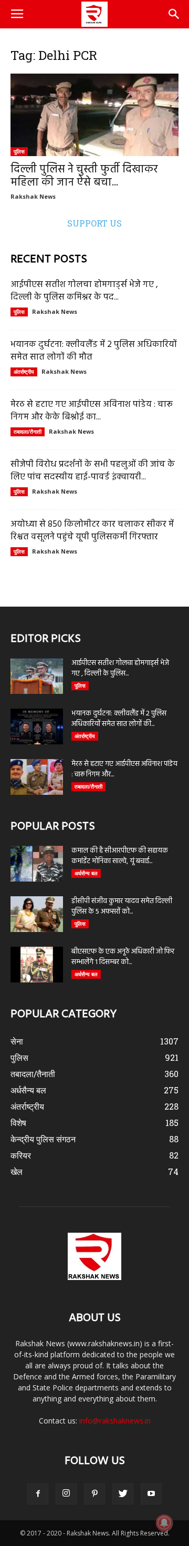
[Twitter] (122, 1493)
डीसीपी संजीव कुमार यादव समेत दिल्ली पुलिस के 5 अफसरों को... (121, 906)
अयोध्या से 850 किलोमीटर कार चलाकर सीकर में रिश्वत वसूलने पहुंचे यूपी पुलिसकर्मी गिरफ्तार (92, 530)
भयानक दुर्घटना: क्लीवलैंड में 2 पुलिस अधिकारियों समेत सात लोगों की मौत (93, 350)
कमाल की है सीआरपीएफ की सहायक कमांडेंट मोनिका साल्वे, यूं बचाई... (119, 856)
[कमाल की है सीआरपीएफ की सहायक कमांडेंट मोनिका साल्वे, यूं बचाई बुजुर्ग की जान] (36, 864)
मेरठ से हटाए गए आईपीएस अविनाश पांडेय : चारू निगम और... (124, 769)
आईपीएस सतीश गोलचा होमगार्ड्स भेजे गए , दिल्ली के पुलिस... (120, 668)
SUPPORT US (94, 223)
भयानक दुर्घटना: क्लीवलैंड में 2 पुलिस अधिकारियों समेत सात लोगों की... (118, 719)
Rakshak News (33, 196)
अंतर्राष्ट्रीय (24, 371)
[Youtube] (151, 1493)
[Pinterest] (94, 1493)
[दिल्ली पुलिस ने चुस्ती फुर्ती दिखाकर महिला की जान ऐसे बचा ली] (94, 115)
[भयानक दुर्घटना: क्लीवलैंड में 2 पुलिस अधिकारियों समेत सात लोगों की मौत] (36, 727)
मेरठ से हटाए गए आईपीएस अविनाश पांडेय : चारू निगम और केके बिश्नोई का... (91, 410)
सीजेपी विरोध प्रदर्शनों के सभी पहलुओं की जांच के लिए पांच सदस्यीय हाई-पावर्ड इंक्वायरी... (92, 470)
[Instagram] (66, 1493)
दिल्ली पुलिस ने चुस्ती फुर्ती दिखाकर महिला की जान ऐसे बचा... (84, 176)
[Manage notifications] (164, 1522)
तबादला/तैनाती (27, 431)
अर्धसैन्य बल (86, 873)
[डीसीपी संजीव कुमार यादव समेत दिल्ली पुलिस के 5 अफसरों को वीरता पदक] (36, 914)
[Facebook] (37, 1493)
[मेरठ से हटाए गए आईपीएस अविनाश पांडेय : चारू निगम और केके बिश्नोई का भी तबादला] (36, 777)
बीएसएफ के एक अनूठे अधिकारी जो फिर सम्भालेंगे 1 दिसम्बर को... (122, 957)
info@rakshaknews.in (115, 1421)
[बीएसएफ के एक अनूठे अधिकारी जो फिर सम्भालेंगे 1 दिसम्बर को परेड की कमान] (36, 965)
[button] (174, 14)
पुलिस (19, 151)
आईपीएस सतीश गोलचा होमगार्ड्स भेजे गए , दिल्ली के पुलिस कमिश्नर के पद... (84, 291)
